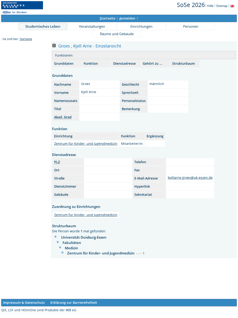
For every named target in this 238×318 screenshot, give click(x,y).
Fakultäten (72, 242)
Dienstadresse (124, 63)
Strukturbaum (183, 63)
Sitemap (222, 6)
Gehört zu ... (152, 63)
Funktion (91, 63)
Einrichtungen (141, 26)
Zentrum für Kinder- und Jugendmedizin (85, 143)
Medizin (71, 248)
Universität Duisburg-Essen (83, 237)
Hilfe (210, 6)
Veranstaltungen (92, 26)
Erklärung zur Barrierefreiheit (73, 302)
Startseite (26, 39)
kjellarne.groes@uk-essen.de (190, 177)
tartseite (107, 18)
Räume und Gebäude (117, 33)
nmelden (127, 18)
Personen (190, 26)
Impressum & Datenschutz (24, 302)
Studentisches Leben (42, 26)
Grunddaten (63, 63)
